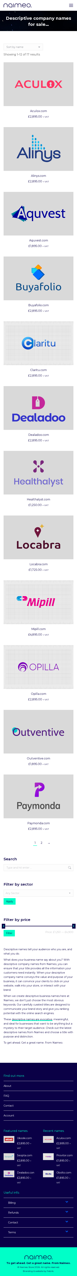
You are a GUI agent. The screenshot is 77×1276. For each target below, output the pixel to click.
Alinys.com (38, 176)
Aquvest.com (38, 240)
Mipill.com (38, 629)
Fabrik (50, 1271)
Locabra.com (39, 564)
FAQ (6, 1095)
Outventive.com (38, 758)
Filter (9, 933)
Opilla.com (38, 694)
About (7, 1086)
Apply (9, 901)
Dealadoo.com (38, 435)
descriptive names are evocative (32, 1019)
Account (9, 1115)
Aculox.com (38, 111)
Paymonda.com (38, 823)
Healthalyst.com (38, 499)
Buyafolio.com (38, 305)
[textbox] (38, 893)
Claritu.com (38, 370)
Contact (9, 1105)
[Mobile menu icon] (71, 5)
